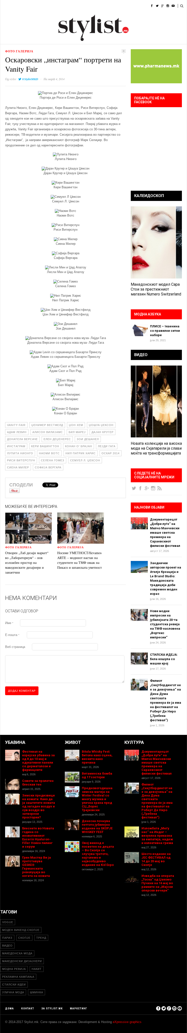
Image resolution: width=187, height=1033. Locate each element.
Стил (36, 6)
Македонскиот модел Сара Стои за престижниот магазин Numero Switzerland (156, 289)
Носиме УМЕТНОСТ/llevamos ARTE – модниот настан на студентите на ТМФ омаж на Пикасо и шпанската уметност (79, 560)
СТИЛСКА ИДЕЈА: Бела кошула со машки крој (164, 659)
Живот (73, 6)
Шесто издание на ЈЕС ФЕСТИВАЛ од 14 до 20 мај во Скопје (156, 859)
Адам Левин (17, 432)
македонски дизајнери (22, 961)
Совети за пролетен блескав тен (38, 782)
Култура (91, 6)
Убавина (54, 6)
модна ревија (14, 968)
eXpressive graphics (127, 1022)
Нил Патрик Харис (80, 453)
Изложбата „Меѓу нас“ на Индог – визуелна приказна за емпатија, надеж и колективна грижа (157, 835)
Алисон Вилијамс (47, 432)
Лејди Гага (106, 446)
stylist (12, 79)
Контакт (27, 1008)
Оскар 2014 (111, 453)
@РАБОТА (112, 6)
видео (7, 945)
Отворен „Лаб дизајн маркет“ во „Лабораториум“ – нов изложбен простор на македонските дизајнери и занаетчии (26, 562)
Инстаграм (16, 446)
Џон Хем (76, 425)
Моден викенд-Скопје (20, 930)
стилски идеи (14, 984)
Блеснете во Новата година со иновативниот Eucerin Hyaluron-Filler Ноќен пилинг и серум (38, 837)
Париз (7, 937)
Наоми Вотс (49, 453)
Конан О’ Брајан (78, 446)
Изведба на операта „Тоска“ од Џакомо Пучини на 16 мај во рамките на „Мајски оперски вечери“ (157, 883)
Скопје (24, 937)
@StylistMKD (30, 79)
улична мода (13, 992)
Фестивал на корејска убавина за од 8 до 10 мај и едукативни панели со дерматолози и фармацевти (38, 761)
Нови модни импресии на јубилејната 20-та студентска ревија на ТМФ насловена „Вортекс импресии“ (165, 624)
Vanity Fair (16, 425)
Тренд (41, 937)
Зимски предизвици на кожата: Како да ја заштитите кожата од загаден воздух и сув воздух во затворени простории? (38, 806)
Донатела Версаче (22, 439)
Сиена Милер (18, 467)
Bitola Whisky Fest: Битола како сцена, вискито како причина (97, 757)
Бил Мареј (77, 432)
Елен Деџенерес (57, 439)
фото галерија (19, 51)
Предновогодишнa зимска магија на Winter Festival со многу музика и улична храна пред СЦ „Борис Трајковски (97, 799)
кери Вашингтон (45, 446)
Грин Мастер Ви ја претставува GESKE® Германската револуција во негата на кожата (36, 867)
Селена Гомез (52, 460)
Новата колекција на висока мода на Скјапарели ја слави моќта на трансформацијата (156, 448)
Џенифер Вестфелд (47, 425)
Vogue (7, 922)
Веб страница (15, 647)
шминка (36, 992)
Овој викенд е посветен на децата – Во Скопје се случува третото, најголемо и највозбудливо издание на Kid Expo (98, 854)
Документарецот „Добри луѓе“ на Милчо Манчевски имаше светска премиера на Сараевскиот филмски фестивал (165, 533)
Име (9, 623)
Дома (4, 6)
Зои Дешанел (88, 439)
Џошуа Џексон (101, 425)
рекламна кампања (18, 976)
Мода (20, 6)
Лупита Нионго (20, 453)
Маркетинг (78, 1008)
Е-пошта (12, 635)
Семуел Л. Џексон (85, 460)
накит (37, 968)
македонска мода (17, 953)
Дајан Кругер (102, 432)
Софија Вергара (48, 467)
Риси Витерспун (21, 460)
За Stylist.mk (52, 1008)
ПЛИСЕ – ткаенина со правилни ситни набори (165, 330)
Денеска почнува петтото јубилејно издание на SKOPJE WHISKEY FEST (97, 826)
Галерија (133, 6)
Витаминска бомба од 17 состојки (97, 775)
